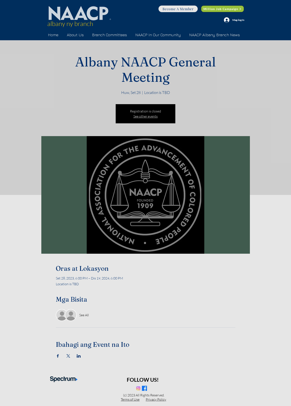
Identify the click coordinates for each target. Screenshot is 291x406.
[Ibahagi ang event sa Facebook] (58, 356)
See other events (145, 116)
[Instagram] (138, 388)
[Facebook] (144, 388)
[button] (109, 35)
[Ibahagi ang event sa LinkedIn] (79, 356)
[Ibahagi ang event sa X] (68, 356)
